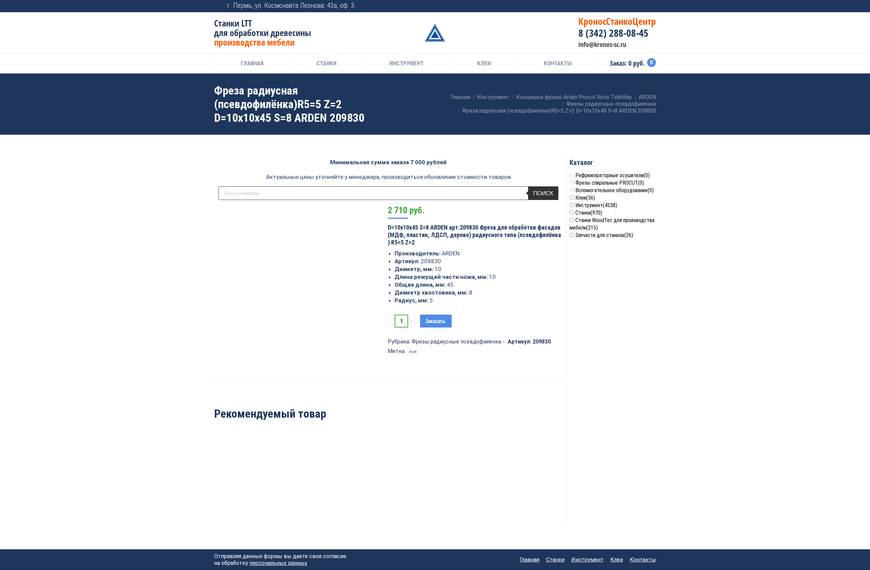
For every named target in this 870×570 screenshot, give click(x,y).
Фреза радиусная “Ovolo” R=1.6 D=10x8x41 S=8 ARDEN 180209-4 (458, 486)
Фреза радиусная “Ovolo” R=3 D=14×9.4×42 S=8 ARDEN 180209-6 (318, 486)
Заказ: (631, 63)
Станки (588, 212)
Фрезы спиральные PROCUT (609, 183)
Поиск (543, 193)
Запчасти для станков (604, 235)
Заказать (435, 321)
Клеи (585, 198)
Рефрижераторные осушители (612, 175)
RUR (413, 352)
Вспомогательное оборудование (614, 190)
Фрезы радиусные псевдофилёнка (456, 341)
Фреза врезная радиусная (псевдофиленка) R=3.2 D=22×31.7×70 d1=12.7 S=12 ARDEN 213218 (388, 494)
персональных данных (278, 563)
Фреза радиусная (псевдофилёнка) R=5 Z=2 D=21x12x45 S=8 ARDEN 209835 (247, 490)
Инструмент (596, 205)
